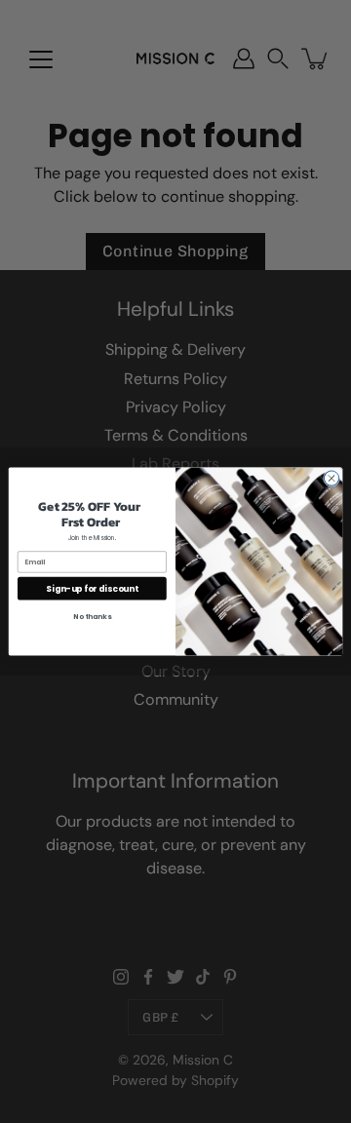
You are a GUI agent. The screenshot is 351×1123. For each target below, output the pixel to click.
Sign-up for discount (91, 588)
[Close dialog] (331, 478)
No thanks (91, 616)
